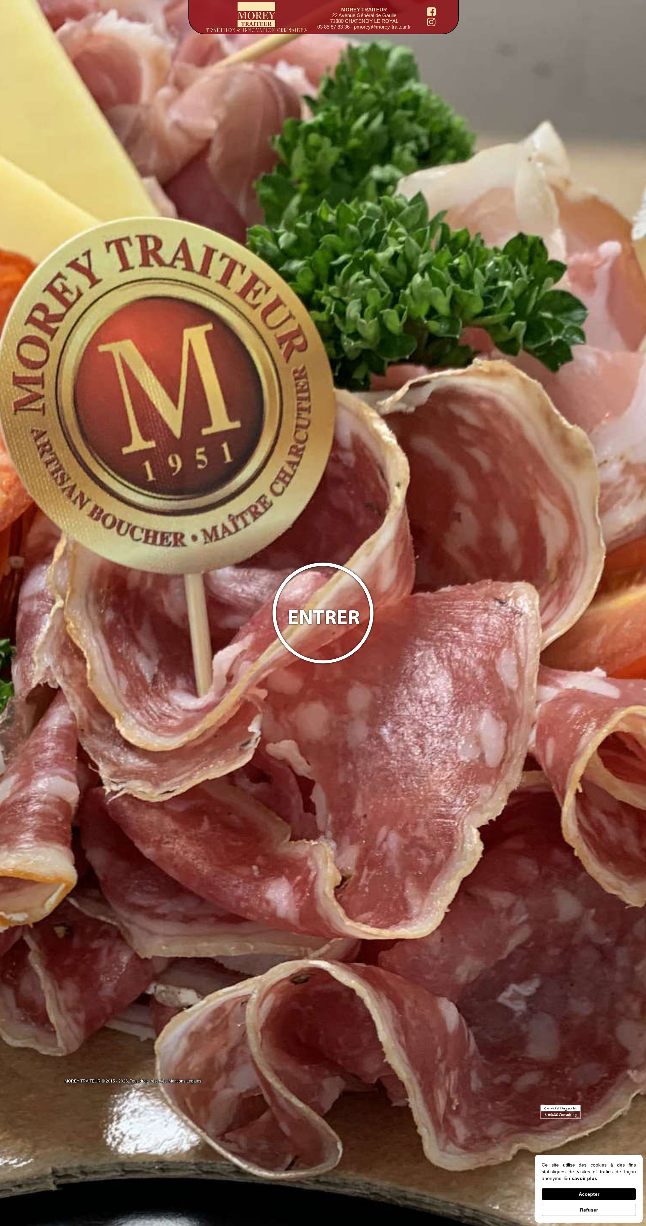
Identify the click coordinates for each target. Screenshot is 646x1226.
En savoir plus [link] (580, 1178)
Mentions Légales (185, 1081)
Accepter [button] (589, 1194)
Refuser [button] (589, 1210)
